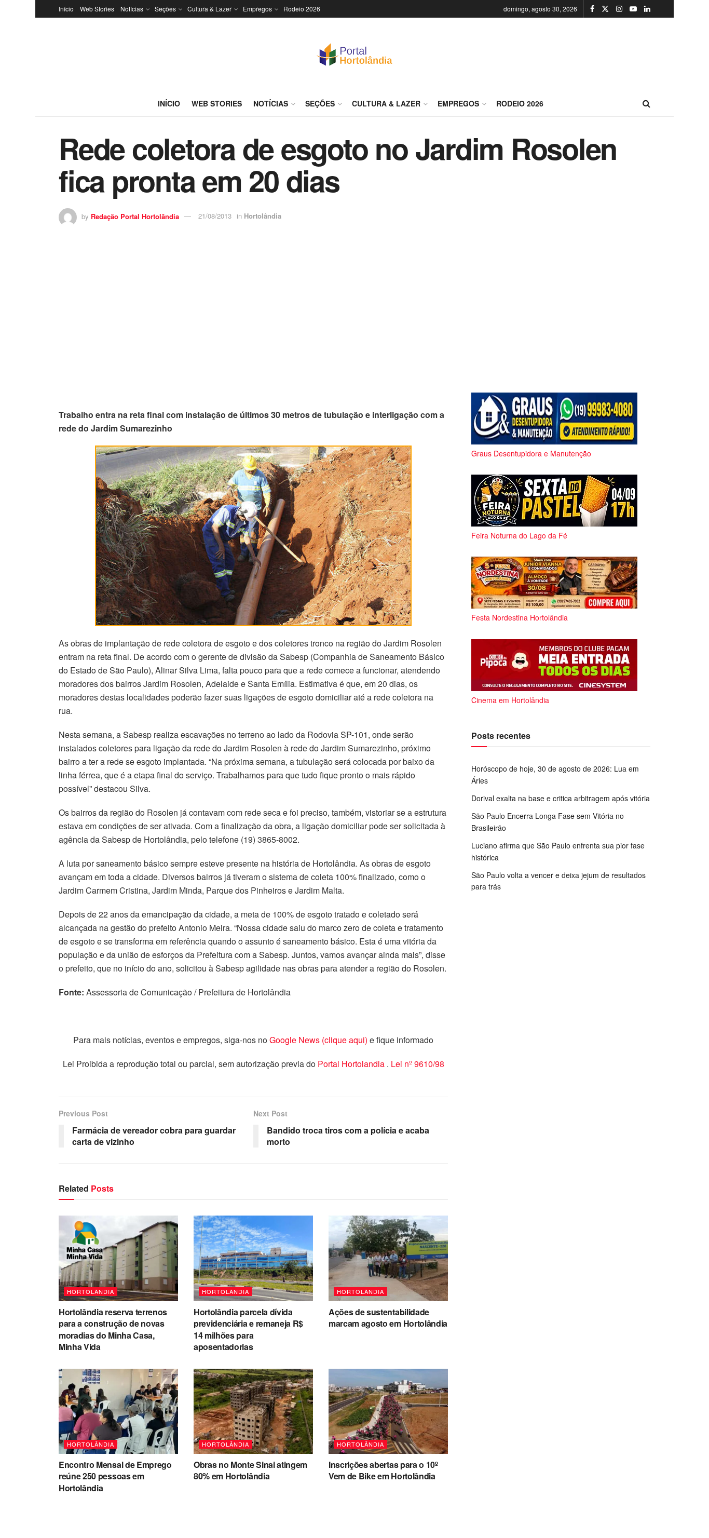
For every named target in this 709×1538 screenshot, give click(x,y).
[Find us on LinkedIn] (647, 9)
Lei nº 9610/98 (416, 1064)
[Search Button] (646, 103)
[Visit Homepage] (354, 54)
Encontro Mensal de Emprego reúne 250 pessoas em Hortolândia (115, 1476)
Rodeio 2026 (301, 8)
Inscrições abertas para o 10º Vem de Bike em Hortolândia (383, 1470)
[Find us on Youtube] (633, 9)
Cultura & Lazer (209, 8)
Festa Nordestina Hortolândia (519, 617)
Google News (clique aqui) (318, 1040)
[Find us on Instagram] (619, 9)
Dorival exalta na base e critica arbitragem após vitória (560, 798)
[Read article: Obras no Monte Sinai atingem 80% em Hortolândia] (253, 1411)
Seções (165, 8)
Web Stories (97, 8)
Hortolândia (262, 216)
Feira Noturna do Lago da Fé (519, 535)
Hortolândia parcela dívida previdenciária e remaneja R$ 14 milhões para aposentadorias (248, 1329)
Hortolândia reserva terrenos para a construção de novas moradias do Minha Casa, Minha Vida (113, 1329)
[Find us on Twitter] (605, 9)
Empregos (257, 8)
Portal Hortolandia (352, 1064)
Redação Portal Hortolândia (135, 216)
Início (66, 8)
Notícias (131, 8)
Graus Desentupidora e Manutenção (531, 453)
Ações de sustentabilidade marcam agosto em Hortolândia (388, 1317)
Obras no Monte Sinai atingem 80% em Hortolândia (250, 1470)
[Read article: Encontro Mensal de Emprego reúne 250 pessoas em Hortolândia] (118, 1411)
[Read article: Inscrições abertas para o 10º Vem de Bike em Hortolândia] (388, 1411)
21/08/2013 (214, 216)
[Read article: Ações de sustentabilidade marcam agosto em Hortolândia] (388, 1258)
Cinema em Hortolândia (510, 700)
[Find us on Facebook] (592, 9)
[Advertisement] (354, 304)
